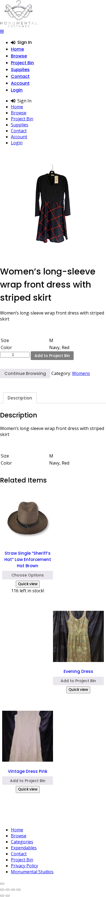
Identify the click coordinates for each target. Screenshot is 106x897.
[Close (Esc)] (18, 889)
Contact (20, 76)
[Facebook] (55, 819)
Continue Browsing (25, 373)
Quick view (28, 584)
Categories (22, 842)
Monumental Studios (32, 872)
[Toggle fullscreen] (7, 889)
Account (20, 83)
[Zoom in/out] (2, 889)
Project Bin (22, 63)
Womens (81, 373)
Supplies (20, 69)
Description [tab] (20, 398)
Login (17, 90)
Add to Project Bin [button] (78, 681)
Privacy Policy (24, 866)
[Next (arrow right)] (7, 895)
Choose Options (27, 575)
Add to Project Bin (52, 355)
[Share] (13, 889)
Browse (19, 56)
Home (17, 49)
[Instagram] (44, 819)
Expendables (24, 848)
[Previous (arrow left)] (2, 895)
